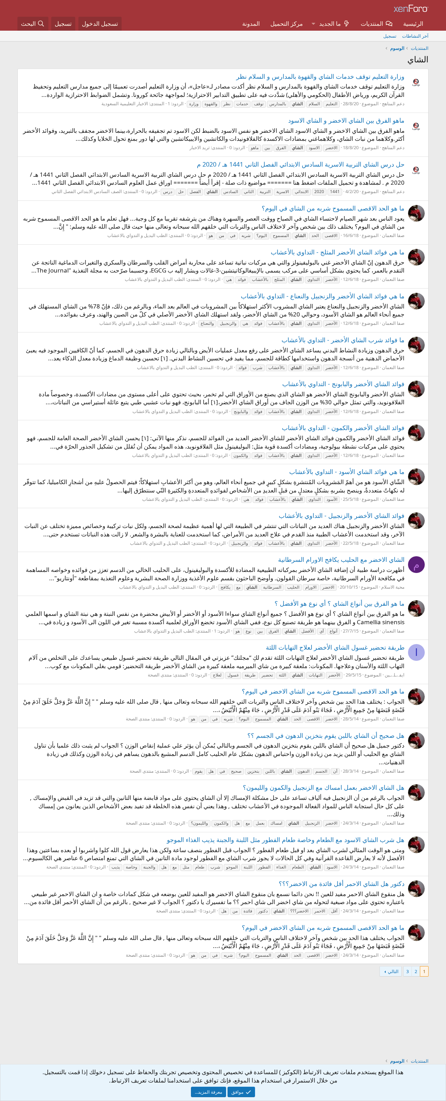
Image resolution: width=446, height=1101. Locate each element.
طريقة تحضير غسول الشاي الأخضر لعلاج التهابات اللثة (335, 647)
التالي (393, 971)
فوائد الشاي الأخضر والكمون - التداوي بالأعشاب (343, 427)
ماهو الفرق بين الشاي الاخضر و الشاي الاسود (346, 120)
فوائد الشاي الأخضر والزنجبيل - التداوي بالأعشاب (342, 515)
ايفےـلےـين (395, 675)
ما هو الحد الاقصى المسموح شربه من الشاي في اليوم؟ (333, 208)
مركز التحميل (286, 24)
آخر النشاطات (415, 36)
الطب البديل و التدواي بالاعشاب (137, 235)
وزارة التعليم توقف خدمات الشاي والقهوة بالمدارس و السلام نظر (320, 76)
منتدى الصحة (160, 675)
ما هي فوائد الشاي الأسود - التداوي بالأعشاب (347, 471)
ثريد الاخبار (200, 147)
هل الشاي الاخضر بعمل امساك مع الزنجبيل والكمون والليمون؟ (324, 787)
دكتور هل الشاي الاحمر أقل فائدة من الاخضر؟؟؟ (342, 883)
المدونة (251, 24)
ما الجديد (330, 24)
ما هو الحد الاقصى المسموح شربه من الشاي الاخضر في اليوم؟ (323, 691)
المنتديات (372, 24)
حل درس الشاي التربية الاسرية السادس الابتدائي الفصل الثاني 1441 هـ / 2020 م (301, 164)
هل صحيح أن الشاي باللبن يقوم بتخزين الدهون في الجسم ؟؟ (326, 735)
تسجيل (390, 36)
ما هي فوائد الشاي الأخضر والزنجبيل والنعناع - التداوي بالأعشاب (323, 296)
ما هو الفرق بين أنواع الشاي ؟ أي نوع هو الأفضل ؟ (340, 603)
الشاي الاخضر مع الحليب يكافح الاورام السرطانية (341, 559)
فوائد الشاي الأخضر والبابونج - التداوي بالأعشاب (343, 384)
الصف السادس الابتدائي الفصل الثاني (87, 191)
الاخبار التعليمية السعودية (124, 103)
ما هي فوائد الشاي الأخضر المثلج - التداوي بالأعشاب (338, 252)
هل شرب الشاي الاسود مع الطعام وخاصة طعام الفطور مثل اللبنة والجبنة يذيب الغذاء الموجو (286, 839)
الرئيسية (413, 24)
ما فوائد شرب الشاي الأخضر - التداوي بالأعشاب (343, 340)
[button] (313, 24)
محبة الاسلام (393, 587)
